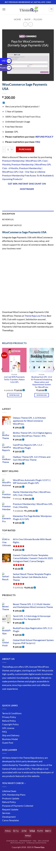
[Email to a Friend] (25, 196)
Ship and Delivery (10, 735)
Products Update (10, 798)
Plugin (38, 19)
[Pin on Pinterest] (30, 196)
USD (6, 60)
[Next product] (25, 24)
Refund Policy (9, 720)
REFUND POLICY (44, 136)
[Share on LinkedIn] (35, 196)
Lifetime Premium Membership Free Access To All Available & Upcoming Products (28, 175)
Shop (27, 19)
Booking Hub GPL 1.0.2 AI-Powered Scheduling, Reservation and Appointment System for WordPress (41, 382)
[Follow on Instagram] (10, 696)
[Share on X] (15, 196)
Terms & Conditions (12, 713)
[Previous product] (30, 24)
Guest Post (7, 742)
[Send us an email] (20, 696)
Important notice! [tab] (12, 225)
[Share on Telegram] (46, 196)
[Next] (53, 375)
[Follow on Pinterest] (25, 696)
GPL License (8, 728)
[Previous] (2, 375)
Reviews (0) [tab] (8, 219)
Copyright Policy (10, 724)
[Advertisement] (28, 281)
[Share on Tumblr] (41, 196)
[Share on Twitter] (20, 196)
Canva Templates (10, 820)
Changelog (12, 841)
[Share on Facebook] (10, 196)
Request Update (10, 809)
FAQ (37, 141)
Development (9, 816)
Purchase (25, 149)
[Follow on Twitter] (15, 696)
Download (14, 395)
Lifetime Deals (9, 791)
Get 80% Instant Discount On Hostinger (27, 186)
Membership (25, 841)
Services (6, 813)
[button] (4, 9)
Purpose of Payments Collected (17, 805)
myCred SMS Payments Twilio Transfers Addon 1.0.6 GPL (14, 379)
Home (17, 19)
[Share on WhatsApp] (4, 196)
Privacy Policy (9, 717)
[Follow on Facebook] (4, 696)
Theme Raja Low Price (35, 315)
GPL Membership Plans (13, 794)
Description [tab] (8, 214)
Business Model (10, 739)
